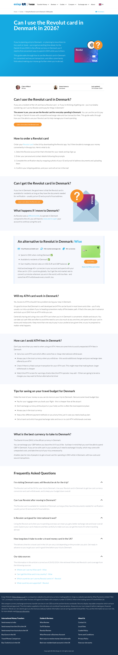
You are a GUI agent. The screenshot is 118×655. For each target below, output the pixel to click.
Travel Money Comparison (10, 639)
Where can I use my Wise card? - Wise (32, 570)
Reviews (53, 4)
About (93, 4)
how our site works (22, 611)
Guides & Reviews (46, 618)
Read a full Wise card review (91, 267)
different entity (34, 216)
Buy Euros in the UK (8, 635)
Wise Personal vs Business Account (52, 635)
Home (15, 11)
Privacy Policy (83, 639)
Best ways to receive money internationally (55, 639)
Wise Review (44, 622)
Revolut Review (45, 630)
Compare (71, 4)
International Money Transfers (12, 618)
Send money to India (8, 622)
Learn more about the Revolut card (28, 124)
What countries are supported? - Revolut (33, 583)
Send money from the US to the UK (13, 626)
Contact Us (82, 622)
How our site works (85, 643)
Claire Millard (26, 86)
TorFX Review (45, 626)
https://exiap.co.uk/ (19, 597)
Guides (62, 4)
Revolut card (28, 144)
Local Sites (82, 626)
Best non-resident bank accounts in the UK (55, 643)
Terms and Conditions (86, 635)
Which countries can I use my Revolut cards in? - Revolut (39, 578)
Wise (78, 241)
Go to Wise (90, 262)
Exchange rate (82, 4)
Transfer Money (42, 4)
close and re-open (50, 219)
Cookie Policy (83, 630)
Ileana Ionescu (64, 86)
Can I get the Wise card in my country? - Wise (34, 574)
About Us (81, 618)
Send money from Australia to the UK (14, 630)
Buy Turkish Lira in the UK (10, 643)
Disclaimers (100, 11)
